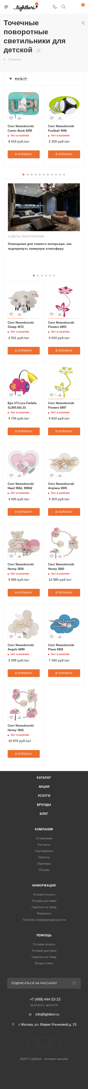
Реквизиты (44, 913)
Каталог (44, 777)
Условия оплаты (44, 894)
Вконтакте (32, 1042)
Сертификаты (44, 851)
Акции (44, 786)
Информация (44, 885)
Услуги (44, 795)
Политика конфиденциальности (44, 919)
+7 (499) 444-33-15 (45, 999)
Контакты (44, 844)
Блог (44, 813)
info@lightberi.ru (47, 1014)
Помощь (44, 935)
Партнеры (44, 863)
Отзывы (44, 870)
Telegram (44, 1042)
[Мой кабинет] (72, 7)
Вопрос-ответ (44, 963)
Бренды (44, 804)
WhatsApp (55, 1042)
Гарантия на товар (44, 907)
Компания (44, 829)
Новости (44, 857)
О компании (44, 838)
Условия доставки (44, 901)
